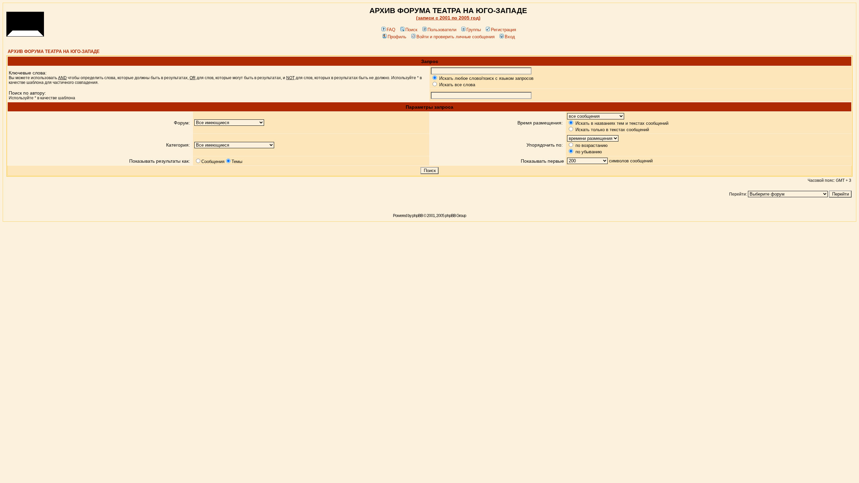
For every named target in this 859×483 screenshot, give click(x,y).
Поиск (411, 29)
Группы (473, 29)
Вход (510, 36)
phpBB (417, 215)
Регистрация (503, 29)
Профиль (397, 36)
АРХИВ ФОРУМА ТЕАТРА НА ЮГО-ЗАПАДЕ (54, 51)
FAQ (391, 29)
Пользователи (441, 29)
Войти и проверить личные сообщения (455, 36)
